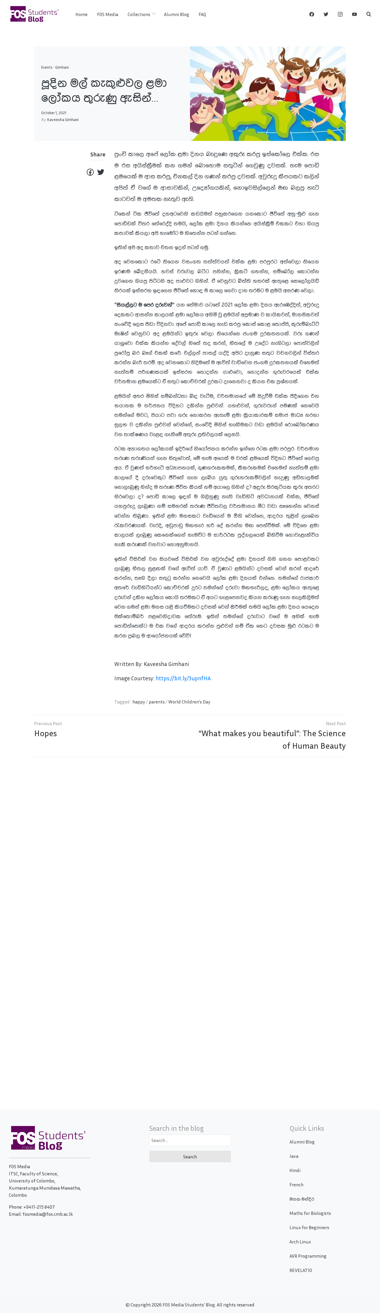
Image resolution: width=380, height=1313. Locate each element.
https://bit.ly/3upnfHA (183, 678)
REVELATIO (300, 1270)
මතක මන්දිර (301, 1199)
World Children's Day (189, 702)
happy (138, 702)
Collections (139, 14)
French (296, 1185)
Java (293, 1156)
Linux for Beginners (309, 1227)
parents (157, 702)
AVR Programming (308, 1256)
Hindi (294, 1170)
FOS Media (107, 14)
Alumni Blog (176, 14)
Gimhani (62, 67)
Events (47, 67)
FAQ (202, 14)
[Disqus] (190, 847)
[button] (368, 14)
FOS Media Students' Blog (189, 1305)
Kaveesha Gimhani (63, 119)
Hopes (45, 733)
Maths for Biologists (310, 1213)
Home (81, 14)
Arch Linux (300, 1242)
